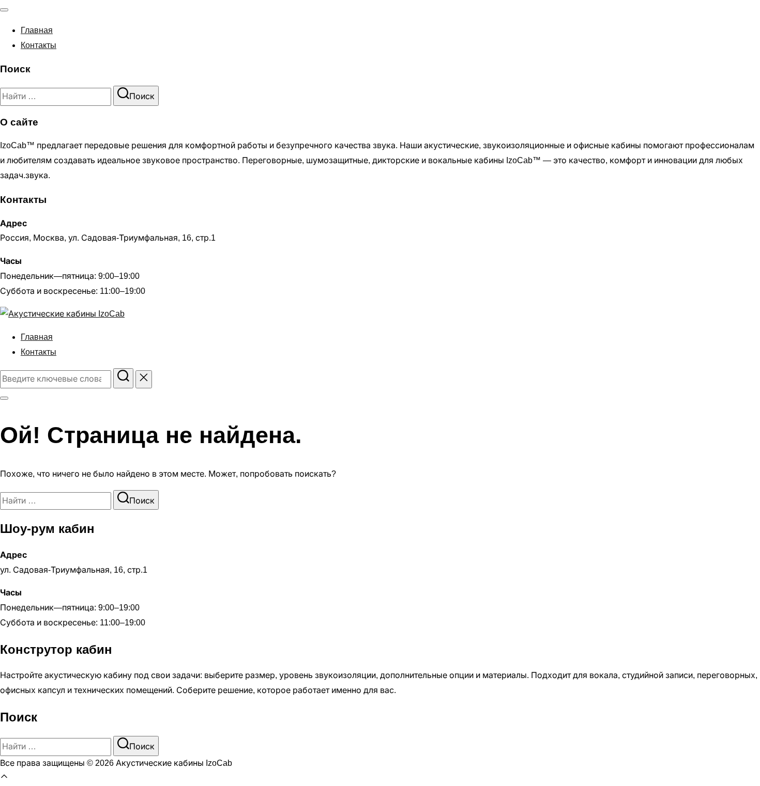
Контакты (38, 45)
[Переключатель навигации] (4, 9)
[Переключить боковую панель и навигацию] (4, 398)
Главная (37, 30)
